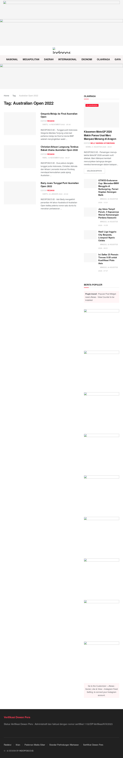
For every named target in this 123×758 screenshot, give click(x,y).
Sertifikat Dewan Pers (93, 744)
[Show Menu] (5, 50)
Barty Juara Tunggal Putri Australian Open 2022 (60, 184)
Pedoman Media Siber (35, 744)
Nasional (12, 59)
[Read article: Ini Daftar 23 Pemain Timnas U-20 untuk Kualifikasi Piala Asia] (90, 257)
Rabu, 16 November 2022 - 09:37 (56, 158)
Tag (14, 95)
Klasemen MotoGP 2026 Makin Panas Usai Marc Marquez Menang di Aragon (100, 135)
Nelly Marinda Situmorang (102, 143)
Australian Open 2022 (28, 95)
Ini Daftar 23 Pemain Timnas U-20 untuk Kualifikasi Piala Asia (108, 259)
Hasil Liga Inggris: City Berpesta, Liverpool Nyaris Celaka (107, 236)
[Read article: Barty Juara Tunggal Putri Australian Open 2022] (20, 193)
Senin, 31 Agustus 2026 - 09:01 (98, 147)
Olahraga (103, 59)
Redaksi (50, 121)
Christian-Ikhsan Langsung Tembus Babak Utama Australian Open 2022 (59, 148)
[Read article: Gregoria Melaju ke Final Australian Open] (20, 123)
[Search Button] (117, 50)
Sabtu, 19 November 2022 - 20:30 (56, 124)
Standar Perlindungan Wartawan (64, 744)
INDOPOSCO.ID (26, 750)
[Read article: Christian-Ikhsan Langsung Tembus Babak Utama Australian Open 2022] (20, 156)
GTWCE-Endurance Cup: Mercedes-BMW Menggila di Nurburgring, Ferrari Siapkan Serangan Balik (108, 187)
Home (6, 95)
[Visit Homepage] (61, 50)
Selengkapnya (96, 170)
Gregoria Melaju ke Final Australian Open (59, 115)
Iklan (18, 744)
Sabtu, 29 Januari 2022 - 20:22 (55, 194)
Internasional (67, 59)
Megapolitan (31, 59)
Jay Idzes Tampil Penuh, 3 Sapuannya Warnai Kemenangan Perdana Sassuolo (108, 213)
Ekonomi (87, 59)
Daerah (48, 59)
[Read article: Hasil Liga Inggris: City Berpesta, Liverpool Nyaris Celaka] (90, 234)
